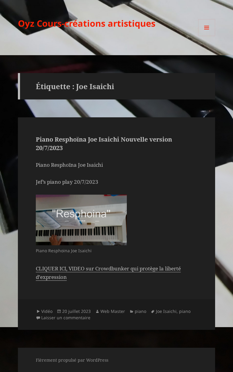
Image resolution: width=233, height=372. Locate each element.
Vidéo (46, 311)
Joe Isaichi (166, 311)
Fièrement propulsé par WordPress (72, 360)
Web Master (112, 311)
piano (140, 311)
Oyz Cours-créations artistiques (86, 23)
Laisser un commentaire (65, 317)
